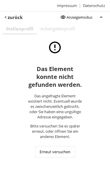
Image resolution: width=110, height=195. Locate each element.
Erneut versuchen (55, 151)
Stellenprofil (19, 29)
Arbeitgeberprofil (57, 29)
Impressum (67, 5)
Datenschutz (94, 5)
